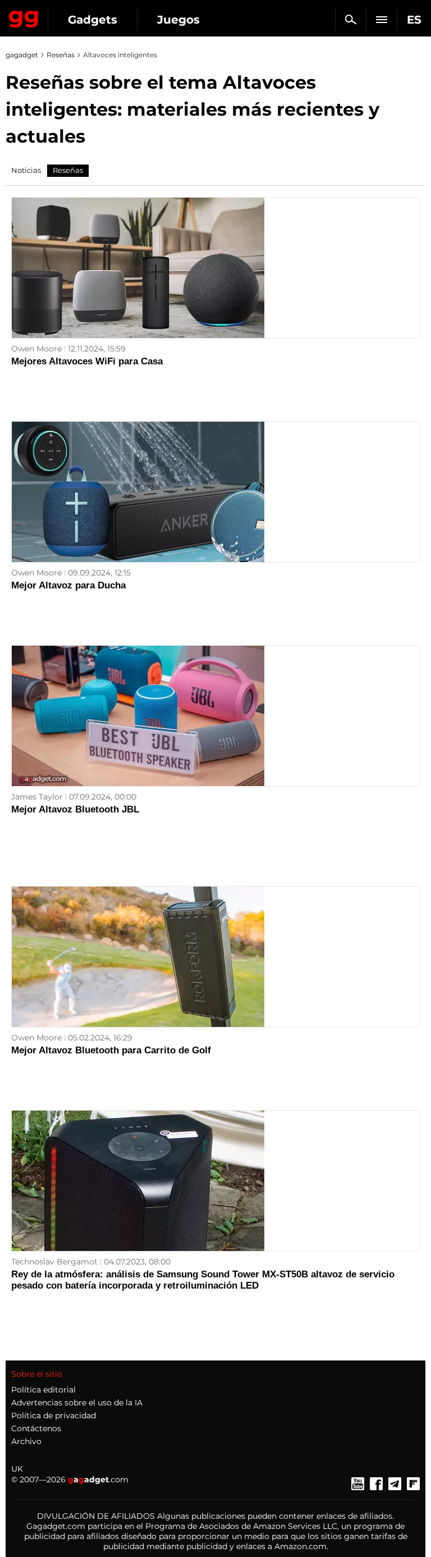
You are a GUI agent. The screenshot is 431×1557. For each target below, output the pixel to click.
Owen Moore (36, 348)
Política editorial (43, 1390)
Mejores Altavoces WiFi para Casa (87, 361)
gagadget (22, 55)
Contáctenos (36, 1428)
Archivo (26, 1441)
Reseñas (61, 55)
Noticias (26, 170)
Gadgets (92, 19)
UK (17, 1469)
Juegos (178, 19)
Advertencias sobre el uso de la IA (77, 1403)
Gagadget (24, 17)
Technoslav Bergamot (54, 1261)
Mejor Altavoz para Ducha (68, 585)
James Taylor (37, 796)
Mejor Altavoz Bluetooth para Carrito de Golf (111, 1050)
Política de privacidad (53, 1415)
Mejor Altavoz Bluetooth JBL (75, 809)
